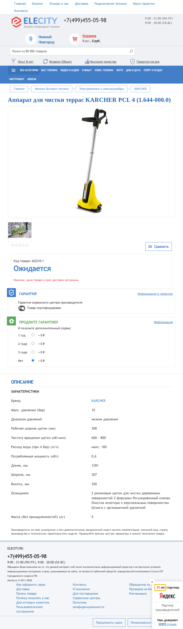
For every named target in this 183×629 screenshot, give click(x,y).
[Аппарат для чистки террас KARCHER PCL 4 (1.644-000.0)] (91, 161)
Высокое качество (103, 61)
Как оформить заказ (30, 584)
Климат (87, 70)
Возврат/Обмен (60, 61)
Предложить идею (109, 622)
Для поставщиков (85, 593)
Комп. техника (104, 70)
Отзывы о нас (59, 3)
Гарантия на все (148, 61)
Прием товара (26, 593)
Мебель (31, 79)
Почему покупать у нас (32, 598)
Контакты (21, 11)
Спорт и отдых (153, 70)
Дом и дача (133, 70)
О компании (81, 589)
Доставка (81, 3)
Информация (163, 322)
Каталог (37, 3)
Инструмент (16, 79)
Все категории (29, 70)
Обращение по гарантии (146, 584)
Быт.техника (49, 70)
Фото (119, 70)
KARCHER (99, 401)
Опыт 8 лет (25, 61)
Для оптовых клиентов (32, 602)
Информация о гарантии (155, 294)
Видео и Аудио (70, 70)
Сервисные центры (86, 598)
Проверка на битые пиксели (149, 589)
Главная (20, 3)
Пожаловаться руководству (150, 622)
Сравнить (161, 246)
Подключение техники (110, 3)
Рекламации (138, 593)
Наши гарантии (144, 3)
